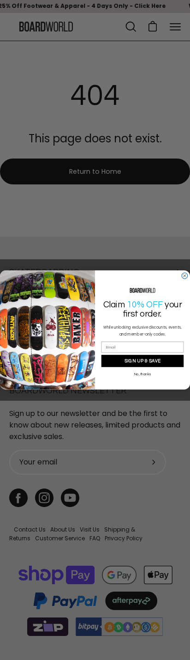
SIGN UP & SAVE (143, 361)
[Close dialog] (185, 276)
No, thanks (142, 374)
